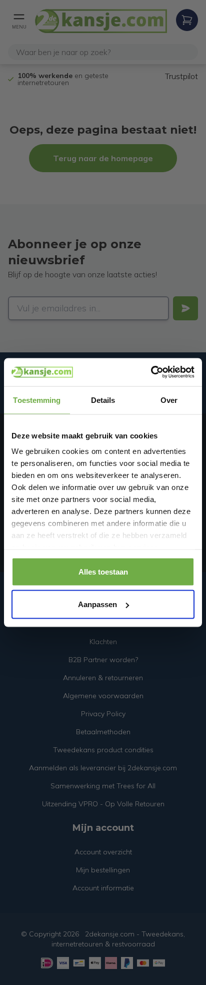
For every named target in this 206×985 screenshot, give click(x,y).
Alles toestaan (103, 571)
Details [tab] (103, 399)
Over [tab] (169, 399)
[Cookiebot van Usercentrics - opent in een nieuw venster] (150, 372)
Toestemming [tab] (36, 399)
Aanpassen (97, 604)
